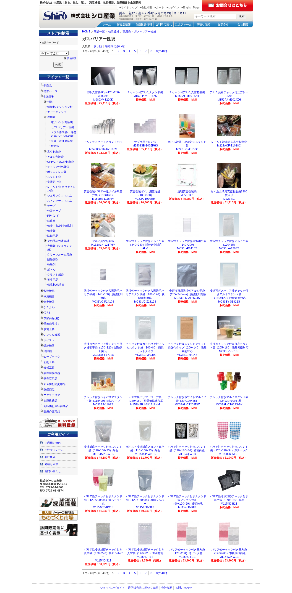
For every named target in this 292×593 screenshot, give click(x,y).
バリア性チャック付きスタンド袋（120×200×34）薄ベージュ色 (103, 500)
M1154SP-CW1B (103, 454)
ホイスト (49, 340)
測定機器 (49, 301)
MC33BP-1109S (103, 404)
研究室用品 (50, 378)
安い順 (98, 46)
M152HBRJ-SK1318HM (145, 404)
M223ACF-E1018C (229, 145)
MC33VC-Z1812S (145, 301)
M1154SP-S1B (145, 507)
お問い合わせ (52, 471)
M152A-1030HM (145, 198)
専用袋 (51, 117)
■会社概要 (146, 7)
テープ (51, 205)
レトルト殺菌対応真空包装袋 (229, 142)
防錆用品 (52, 235)
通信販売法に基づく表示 (143, 587)
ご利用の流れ (52, 442)
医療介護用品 (52, 411)
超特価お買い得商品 (56, 406)
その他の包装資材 (58, 240)
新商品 (48, 85)
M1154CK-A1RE (229, 454)
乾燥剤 (51, 264)
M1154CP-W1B (229, 556)
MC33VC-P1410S (103, 301)
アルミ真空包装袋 (103, 241)
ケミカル (49, 307)
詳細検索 (71, 58)
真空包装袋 (54, 151)
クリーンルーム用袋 (59, 254)
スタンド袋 (54, 176)
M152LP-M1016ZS (145, 96)
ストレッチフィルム (59, 200)
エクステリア (52, 395)
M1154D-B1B (229, 503)
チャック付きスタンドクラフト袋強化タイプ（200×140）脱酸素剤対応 (187, 347)
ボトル (51, 269)
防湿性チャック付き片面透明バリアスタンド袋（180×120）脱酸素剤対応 (145, 294)
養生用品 (52, 279)
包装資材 (49, 96)
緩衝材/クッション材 (60, 107)
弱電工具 (49, 329)
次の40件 (161, 51)
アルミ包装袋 (55, 156)
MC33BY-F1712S (103, 354)
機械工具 (49, 367)
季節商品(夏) (51, 318)
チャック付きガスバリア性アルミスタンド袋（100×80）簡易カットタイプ (145, 347)
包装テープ (54, 210)
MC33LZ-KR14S (187, 354)
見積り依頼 (51, 464)
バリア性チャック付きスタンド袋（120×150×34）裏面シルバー (145, 500)
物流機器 (49, 296)
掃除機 (48, 351)
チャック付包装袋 (58, 166)
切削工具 (49, 362)
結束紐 (51, 220)
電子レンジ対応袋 (62, 122)
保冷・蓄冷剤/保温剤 (60, 225)
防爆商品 (49, 389)
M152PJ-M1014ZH (229, 99)
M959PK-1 (187, 195)
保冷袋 (51, 230)
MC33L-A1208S (229, 248)
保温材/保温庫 (55, 284)
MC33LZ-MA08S (145, 354)
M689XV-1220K (103, 99)
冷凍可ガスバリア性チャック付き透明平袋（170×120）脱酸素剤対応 (103, 347)
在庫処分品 (50, 400)
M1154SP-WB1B (145, 454)
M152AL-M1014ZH (187, 96)
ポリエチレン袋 (56, 171)
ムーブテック (52, 356)
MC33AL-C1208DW (187, 404)
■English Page (190, 7)
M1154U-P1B (187, 556)
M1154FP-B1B (187, 507)
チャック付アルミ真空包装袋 (187, 92)
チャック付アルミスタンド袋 (145, 92)
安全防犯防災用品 (54, 384)
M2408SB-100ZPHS (145, 145)
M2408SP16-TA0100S (103, 149)
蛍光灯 (48, 312)
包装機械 (49, 291)
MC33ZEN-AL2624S (187, 298)
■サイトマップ (128, 7)
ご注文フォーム (54, 450)
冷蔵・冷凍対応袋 (62, 141)
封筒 (50, 102)
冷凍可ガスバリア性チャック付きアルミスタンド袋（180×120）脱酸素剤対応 (229, 294)
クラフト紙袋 (55, 274)
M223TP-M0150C (187, 149)
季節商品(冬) (51, 323)
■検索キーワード (49, 42)
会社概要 (49, 457)
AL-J (145, 248)
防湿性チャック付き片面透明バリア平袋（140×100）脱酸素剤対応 (103, 294)
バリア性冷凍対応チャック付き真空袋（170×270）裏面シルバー (103, 553)
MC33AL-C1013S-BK (229, 404)
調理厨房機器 (52, 373)
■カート (159, 7)
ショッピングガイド (112, 587)
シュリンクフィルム (59, 195)
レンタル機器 (52, 334)
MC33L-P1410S (187, 248)
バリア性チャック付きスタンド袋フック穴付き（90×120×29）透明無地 (187, 500)
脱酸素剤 (52, 259)
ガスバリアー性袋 (63, 127)
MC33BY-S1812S (229, 301)
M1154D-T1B (145, 556)
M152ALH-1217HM (103, 244)
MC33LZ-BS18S (229, 351)
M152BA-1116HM (103, 198)
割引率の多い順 (115, 46)
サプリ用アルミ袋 (145, 142)
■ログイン (173, 7)
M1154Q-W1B (187, 454)
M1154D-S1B (103, 560)
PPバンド (53, 215)
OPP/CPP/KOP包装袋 (60, 161)
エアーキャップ (56, 112)
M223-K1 (229, 198)
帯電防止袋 (54, 181)
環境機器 (49, 345)
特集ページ (50, 91)
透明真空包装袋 (187, 191)
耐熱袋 (55, 146)
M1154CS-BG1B (103, 507)
